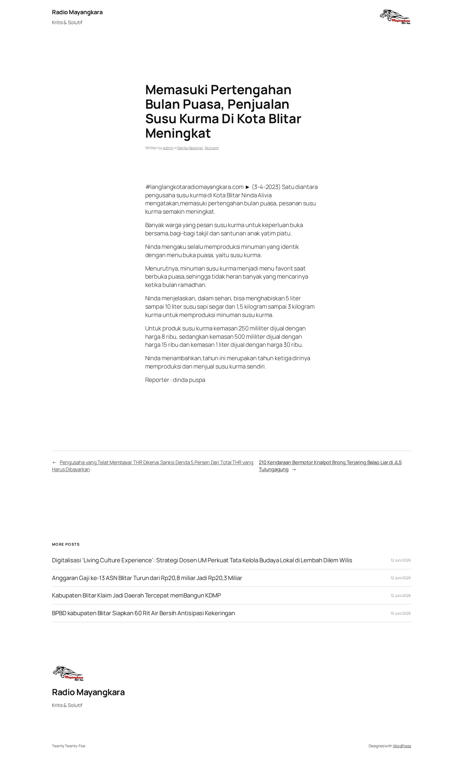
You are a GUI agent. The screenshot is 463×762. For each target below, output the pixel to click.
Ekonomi (212, 147)
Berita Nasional (190, 147)
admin (168, 147)
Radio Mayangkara (77, 12)
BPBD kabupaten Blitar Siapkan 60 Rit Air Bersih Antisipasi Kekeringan (143, 613)
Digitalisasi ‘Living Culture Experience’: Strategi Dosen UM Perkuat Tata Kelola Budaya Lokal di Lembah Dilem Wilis (202, 560)
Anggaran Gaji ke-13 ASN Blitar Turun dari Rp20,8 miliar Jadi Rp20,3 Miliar (147, 578)
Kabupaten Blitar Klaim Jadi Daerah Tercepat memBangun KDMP (136, 595)
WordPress (402, 745)
